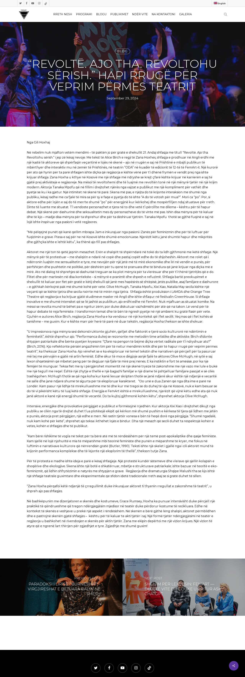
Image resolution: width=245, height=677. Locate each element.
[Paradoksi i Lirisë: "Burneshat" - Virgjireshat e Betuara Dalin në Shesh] (61, 587)
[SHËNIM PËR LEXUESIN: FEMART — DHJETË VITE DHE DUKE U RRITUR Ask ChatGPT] (183, 587)
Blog (122, 51)
